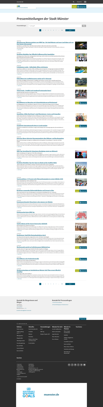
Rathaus (19, 327)
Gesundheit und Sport (68, 341)
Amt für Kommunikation (57, 302)
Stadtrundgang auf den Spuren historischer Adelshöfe (32, 223)
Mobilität (66, 335)
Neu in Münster (55, 339)
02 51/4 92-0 (19, 307)
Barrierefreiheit (20, 350)
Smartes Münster (20, 348)
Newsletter (31, 336)
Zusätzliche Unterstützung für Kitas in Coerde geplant (32, 125)
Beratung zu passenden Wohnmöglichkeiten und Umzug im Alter (35, 190)
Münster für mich (57, 327)
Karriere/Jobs (20, 371)
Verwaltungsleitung (21, 343)
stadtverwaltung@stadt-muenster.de (24, 310)
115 (25, 308)
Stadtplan (19, 378)
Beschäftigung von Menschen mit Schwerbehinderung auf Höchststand (37, 102)
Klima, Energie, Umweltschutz (67, 332)
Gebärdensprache (21, 369)
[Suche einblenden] (74, 2)
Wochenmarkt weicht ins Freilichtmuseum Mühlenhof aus (33, 247)
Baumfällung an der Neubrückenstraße (28, 258)
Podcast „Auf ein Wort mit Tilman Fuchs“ (33, 340)
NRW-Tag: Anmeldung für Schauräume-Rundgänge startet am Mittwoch (37, 151)
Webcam (30, 334)
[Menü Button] (85, 2)
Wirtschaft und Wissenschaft (67, 352)
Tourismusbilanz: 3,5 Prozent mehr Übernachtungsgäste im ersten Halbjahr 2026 (40, 179)
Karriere (19, 358)
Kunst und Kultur (67, 344)
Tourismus (79, 327)
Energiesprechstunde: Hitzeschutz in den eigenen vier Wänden (35, 202)
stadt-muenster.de (22, 323)
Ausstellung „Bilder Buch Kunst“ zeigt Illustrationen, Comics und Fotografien (38, 114)
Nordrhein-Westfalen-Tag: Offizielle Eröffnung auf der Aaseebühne (35, 54)
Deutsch (79, 1)
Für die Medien (32, 343)
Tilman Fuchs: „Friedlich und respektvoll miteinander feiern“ (34, 90)
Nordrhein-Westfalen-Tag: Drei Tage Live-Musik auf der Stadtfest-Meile (37, 162)
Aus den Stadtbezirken (56, 329)
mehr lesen (20, 49)
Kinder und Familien (56, 331)
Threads (78, 365)
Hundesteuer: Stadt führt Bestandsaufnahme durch (31, 235)
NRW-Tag (42, 331)
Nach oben (83, 318)
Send (41, 329)
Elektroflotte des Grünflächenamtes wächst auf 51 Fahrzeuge (34, 78)
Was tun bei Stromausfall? (22, 376)
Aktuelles (31, 327)
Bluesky (81, 365)
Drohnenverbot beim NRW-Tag (25, 212)
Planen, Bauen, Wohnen (69, 346)
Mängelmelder (20, 338)
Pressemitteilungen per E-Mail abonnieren (60, 304)
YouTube (84, 365)
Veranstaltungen (45, 327)
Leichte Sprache (20, 368)
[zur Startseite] (79, 6)
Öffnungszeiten (20, 335)
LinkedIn (69, 365)
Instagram (72, 365)
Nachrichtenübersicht (33, 329)
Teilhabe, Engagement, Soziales (68, 338)
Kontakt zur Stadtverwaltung (34, 370)
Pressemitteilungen (21, 25)
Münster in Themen (67, 328)
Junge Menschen (55, 334)
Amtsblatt (31, 331)
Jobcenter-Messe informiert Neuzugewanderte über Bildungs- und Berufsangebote (40, 138)
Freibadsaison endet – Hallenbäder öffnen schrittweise (32, 67)
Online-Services (20, 329)
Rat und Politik (20, 345)
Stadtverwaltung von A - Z (20, 332)
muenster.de (20, 2)
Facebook (75, 365)
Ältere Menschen (55, 336)
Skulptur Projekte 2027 (45, 334)
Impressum (20, 364)
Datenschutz (20, 365)
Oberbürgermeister (21, 340)
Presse (19, 370)
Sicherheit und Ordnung (69, 349)
